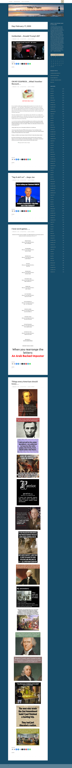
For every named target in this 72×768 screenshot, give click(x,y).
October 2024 (52, 136)
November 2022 (52, 188)
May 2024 (51, 147)
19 (55, 63)
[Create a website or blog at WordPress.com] (8, 765)
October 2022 (52, 190)
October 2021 (52, 217)
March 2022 (52, 206)
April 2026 (52, 95)
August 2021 (52, 222)
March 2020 (52, 260)
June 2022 (52, 199)
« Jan (51, 66)
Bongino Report (17, 1)
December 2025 (52, 104)
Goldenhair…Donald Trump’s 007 (26, 36)
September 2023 (53, 165)
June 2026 (52, 91)
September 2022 (53, 192)
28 (59, 65)
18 (53, 63)
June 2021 (52, 226)
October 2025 (52, 109)
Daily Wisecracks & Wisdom (54, 75)
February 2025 (52, 127)
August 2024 (52, 140)
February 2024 (52, 154)
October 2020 (52, 244)
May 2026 (51, 93)
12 (55, 61)
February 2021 (52, 235)
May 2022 (51, 201)
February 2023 (52, 181)
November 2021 (52, 215)
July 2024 (51, 143)
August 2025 (52, 113)
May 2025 (51, 120)
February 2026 (52, 100)
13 (57, 61)
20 (57, 63)
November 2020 (52, 242)
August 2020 (52, 249)
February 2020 (52, 262)
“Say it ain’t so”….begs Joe (23, 177)
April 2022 (52, 204)
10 (51, 61)
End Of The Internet (25, 1)
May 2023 (51, 174)
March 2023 (52, 179)
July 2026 (51, 88)
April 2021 (52, 231)
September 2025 (53, 111)
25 (53, 65)
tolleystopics (23, 86)
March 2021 (52, 233)
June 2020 (52, 253)
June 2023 (52, 172)
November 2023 (52, 161)
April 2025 (52, 122)
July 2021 (51, 224)
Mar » (53, 66)
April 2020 (52, 258)
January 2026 (52, 102)
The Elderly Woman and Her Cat (55, 73)
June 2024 (52, 145)
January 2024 (52, 156)
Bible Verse (52, 82)
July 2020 (51, 251)
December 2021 (52, 213)
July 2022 (51, 197)
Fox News (10, 1)
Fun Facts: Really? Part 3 (54, 77)
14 (59, 61)
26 (55, 65)
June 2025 (52, 118)
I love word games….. (21, 229)
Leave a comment (31, 86)
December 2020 (52, 240)
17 (51, 63)
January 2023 (52, 183)
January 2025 (52, 129)
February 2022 (52, 208)
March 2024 (52, 152)
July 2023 (51, 170)
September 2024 (53, 138)
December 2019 (52, 267)
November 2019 (52, 269)
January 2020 (52, 265)
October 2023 (52, 163)
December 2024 (52, 131)
